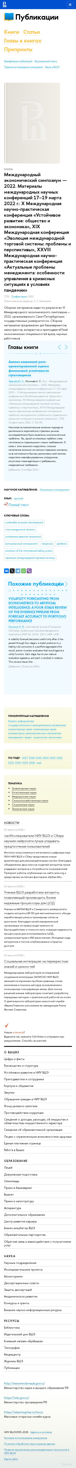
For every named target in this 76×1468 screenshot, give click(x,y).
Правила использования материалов (23, 67)
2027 (25, 758)
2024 (46, 758)
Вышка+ (9, 1194)
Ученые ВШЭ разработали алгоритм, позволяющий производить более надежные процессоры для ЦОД (32, 897)
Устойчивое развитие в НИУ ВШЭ (26, 1072)
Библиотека (12, 1327)
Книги (11, 31)
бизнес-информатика (21, 721)
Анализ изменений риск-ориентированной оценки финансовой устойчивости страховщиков (29, 368)
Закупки (9, 1092)
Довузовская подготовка (20, 1174)
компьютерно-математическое (27, 733)
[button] (36, 354)
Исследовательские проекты (23, 1269)
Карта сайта (11, 1459)
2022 (59, 758)
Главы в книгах (23, 40)
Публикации (36, 17)
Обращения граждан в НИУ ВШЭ (25, 1099)
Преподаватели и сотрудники (24, 1079)
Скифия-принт (19, 296)
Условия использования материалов (25, 1438)
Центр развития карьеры (20, 1221)
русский (18, 498)
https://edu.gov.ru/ (16, 1398)
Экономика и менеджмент (55, 489)
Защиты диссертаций (18, 1290)
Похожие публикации (36, 583)
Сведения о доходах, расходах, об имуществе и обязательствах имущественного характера (36, 1121)
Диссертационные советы (21, 1283)
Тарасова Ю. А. (16, 381)
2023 (53, 758)
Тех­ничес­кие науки (23, 809)
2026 (32, 758)
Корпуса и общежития (18, 1086)
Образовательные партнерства (25, 1235)
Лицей (8, 1167)
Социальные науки (23, 804)
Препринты (18, 49)
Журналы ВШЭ (13, 1361)
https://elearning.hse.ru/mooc (23, 1412)
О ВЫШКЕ (11, 1052)
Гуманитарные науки (24, 788)
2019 (25, 762)
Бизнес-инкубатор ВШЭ (19, 1228)
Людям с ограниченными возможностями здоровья (38, 1136)
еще (39, 762)
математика (54, 733)
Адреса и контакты (41, 1432)
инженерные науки (44, 729)
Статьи (31, 31)
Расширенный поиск (45, 61)
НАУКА (9, 1256)
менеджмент (16, 737)
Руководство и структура (21, 1065)
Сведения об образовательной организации (33, 1130)
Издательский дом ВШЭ (19, 1334)
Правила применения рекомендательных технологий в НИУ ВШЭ (36, 1451)
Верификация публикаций (18, 61)
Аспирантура (12, 1208)
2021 (11, 762)
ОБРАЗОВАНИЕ (16, 1161)
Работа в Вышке (14, 1150)
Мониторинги (13, 1276)
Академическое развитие (20, 1296)
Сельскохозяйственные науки (30, 800)
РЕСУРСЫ (11, 1321)
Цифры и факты (14, 1059)
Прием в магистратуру (19, 1201)
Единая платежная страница (22, 1143)
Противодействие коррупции (24, 1113)
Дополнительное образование (24, 1215)
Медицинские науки (24, 796)
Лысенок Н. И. (17, 627)
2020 (18, 762)
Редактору (67, 1464)
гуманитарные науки (20, 729)
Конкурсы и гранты (16, 1303)
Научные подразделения (20, 1263)
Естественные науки (24, 792)
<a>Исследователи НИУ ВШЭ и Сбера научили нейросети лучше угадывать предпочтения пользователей (34, 841)
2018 (32, 762)
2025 (39, 758)
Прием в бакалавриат (18, 1188)
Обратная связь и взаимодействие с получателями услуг (37, 1243)
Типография (12, 1348)
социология (40, 737)
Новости (11, 823)
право (28, 737)
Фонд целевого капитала (20, 1106)
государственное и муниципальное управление (37, 725)
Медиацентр (12, 1354)
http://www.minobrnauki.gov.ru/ (24, 1383)
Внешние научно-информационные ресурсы (33, 1310)
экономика (54, 737)
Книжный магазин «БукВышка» (23, 1341)
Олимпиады (11, 1181)
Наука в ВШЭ (52, 67)
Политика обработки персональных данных (29, 1444)
